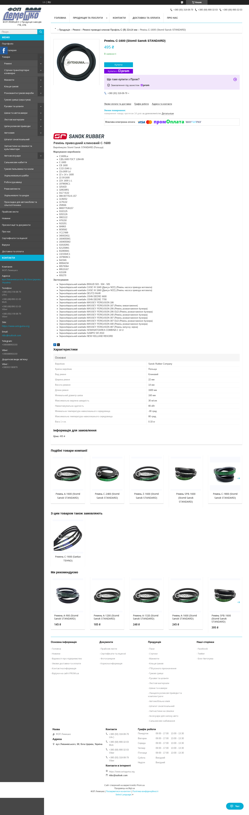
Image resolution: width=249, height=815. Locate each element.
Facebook (203, 648)
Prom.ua (141, 785)
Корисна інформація (111, 663)
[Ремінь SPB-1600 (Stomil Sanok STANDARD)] (186, 474)
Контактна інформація (64, 668)
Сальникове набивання (162, 720)
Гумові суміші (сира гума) (17, 99)
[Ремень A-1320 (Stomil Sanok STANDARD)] (146, 595)
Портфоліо (7, 43)
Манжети (9, 79)
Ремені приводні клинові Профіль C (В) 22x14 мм (110, 29)
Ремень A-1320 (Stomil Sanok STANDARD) (145, 617)
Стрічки (153, 653)
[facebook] (54, 345)
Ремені (8, 63)
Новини (6, 218)
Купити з (112, 71)
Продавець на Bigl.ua (124, 788)
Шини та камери (158, 688)
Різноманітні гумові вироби (19, 93)
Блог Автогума (205, 658)
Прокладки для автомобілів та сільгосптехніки (20, 203)
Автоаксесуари (12, 155)
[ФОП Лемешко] (22, 14)
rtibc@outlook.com (11, 335)
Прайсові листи (10, 211)
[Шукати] (40, 31)
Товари (6, 56)
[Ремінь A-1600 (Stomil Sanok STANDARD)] (68, 474)
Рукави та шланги (14, 106)
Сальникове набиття (15, 162)
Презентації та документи (16, 224)
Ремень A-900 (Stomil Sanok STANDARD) (66, 617)
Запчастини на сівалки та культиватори (18, 147)
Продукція (64, 29)
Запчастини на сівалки (161, 710)
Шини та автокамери (15, 112)
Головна (60, 17)
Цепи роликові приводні (17, 126)
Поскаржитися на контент (118, 791)
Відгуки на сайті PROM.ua (65, 673)
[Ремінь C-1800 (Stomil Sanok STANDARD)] (225, 474)
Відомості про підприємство (67, 658)
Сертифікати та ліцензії (14, 238)
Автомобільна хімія (159, 701)
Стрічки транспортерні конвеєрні (16, 72)
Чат (237, 806)
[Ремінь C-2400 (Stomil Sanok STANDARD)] (107, 474)
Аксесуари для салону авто (163, 715)
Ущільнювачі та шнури (16, 195)
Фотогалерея (9, 50)
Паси (151, 648)
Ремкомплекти (12, 188)
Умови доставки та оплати (66, 663)
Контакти (119, 17)
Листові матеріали (14, 119)
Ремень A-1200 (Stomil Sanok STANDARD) (106, 617)
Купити (118, 64)
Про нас (6, 231)
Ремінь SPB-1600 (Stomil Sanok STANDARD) (185, 497)
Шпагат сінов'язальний (16, 139)
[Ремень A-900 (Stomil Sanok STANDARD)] (68, 595)
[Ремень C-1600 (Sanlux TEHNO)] (68, 536)
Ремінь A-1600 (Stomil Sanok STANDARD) (184, 617)
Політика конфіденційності (145, 791)
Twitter (201, 653)
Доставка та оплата (13, 251)
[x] (58, 345)
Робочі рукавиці (13, 182)
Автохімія (9, 132)
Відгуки (6, 244)
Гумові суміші (156, 673)
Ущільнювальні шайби (16, 175)
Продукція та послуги (88, 17)
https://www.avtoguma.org (15, 326)
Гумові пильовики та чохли (19, 168)
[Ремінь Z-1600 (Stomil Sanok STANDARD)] (146, 474)
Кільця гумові (11, 86)
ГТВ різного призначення (162, 668)
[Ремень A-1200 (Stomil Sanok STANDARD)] (107, 595)
